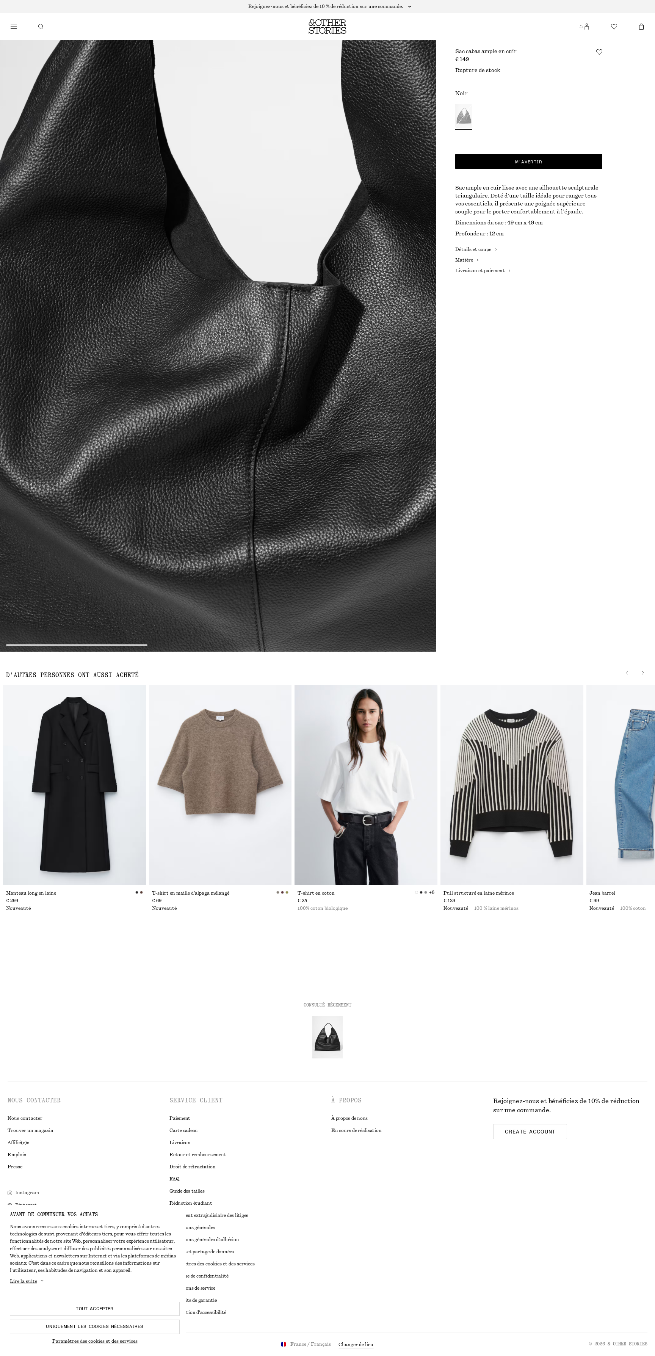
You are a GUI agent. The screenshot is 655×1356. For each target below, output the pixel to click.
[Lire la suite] (327, 6)
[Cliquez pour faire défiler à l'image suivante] (643, 673)
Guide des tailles (187, 1191)
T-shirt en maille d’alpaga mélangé (190, 893)
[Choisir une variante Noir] (463, 117)
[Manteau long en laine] (74, 785)
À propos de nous (349, 1118)
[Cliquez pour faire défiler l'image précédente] (627, 673)
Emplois (17, 1154)
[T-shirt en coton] (366, 785)
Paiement (179, 1118)
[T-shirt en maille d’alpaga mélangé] (220, 785)
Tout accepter (95, 1308)
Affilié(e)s (18, 1142)
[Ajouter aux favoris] (599, 52)
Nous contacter (25, 1118)
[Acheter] (13, 26)
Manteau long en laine (31, 893)
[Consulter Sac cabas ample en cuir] (327, 1037)
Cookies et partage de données (201, 1251)
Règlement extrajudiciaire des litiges (208, 1215)
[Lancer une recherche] (41, 26)
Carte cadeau (183, 1130)
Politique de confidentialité (198, 1276)
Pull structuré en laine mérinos (478, 893)
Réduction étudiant (190, 1203)
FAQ (174, 1179)
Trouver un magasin (30, 1130)
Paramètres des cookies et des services (95, 1341)
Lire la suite (23, 1281)
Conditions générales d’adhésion (204, 1239)
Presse (15, 1167)
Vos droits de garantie (193, 1300)
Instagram (27, 1192)
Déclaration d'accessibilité (197, 1312)
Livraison (180, 1142)
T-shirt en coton (316, 893)
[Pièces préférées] (614, 26)
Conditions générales (192, 1227)
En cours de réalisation (356, 1130)
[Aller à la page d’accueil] (327, 26)
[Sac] (641, 26)
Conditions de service (192, 1288)
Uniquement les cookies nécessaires (94, 1326)
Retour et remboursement (197, 1154)
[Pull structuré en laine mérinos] (511, 785)
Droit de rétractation (192, 1167)
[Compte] (586, 26)
